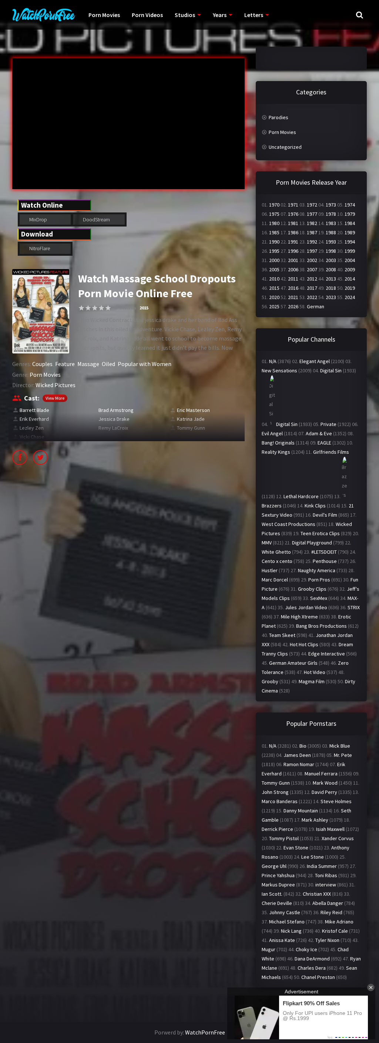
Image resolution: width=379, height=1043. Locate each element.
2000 (274, 260)
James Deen (297, 755)
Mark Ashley (315, 819)
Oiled (108, 364)
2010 (274, 278)
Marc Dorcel (275, 579)
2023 (331, 297)
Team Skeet (282, 635)
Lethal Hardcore (301, 496)
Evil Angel (272, 433)
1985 (274, 232)
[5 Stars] (108, 308)
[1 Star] (81, 308)
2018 (331, 288)
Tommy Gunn (191, 428)
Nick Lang (291, 931)
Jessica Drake (114, 419)
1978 (331, 214)
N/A (272, 361)
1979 (350, 214)
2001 (293, 260)
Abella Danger (327, 903)
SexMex (318, 598)
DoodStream (96, 219)
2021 (293, 297)
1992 (312, 241)
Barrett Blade (34, 410)
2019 (350, 288)
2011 (293, 278)
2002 (312, 260)
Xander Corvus (338, 838)
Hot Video (314, 672)
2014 (350, 278)
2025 (274, 306)
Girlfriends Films (331, 452)
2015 (144, 308)
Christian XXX (317, 894)
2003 (331, 260)
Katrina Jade (191, 419)
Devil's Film (325, 515)
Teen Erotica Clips (320, 533)
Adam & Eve (319, 433)
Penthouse (325, 561)
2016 (293, 288)
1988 (331, 232)
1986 (293, 232)
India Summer (322, 866)
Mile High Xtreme (299, 616)
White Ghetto (276, 552)
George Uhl (274, 866)
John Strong (275, 792)
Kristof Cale (335, 931)
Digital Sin (331, 370)
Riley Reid (331, 912)
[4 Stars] (101, 308)
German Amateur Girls (293, 663)
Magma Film (312, 681)
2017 (312, 288)
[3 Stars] (94, 308)
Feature (65, 364)
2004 (350, 260)
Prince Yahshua (278, 875)
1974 (350, 204)
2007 (312, 269)
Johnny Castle (284, 912)
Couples (42, 364)
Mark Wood (325, 782)
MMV (267, 542)
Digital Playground (312, 542)
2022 (312, 297)
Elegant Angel (314, 361)
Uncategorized (285, 147)
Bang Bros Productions (321, 626)
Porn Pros (319, 579)
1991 (293, 241)
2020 (274, 297)
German (315, 306)
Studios (185, 15)
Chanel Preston (318, 977)
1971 (293, 204)
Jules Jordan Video (306, 607)
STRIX (354, 607)
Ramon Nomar (299, 764)
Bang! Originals (278, 442)
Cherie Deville (277, 903)
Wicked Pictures (56, 385)
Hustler (270, 570)
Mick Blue (339, 745)
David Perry (324, 792)
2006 (293, 269)
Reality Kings (276, 452)
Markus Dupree (278, 884)
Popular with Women (144, 364)
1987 (312, 232)
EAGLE (324, 442)
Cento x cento (277, 561)
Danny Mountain (301, 810)
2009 (350, 269)
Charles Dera (312, 968)
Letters (253, 15)
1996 (293, 251)
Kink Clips (315, 505)
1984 (350, 223)
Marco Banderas (280, 801)
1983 (331, 223)
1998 (331, 251)
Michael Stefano (287, 921)
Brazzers (272, 505)
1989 (350, 232)
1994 (350, 241)
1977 (312, 214)
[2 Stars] (88, 308)
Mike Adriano (339, 921)
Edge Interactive (326, 653)
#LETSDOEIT (324, 552)
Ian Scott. (272, 894)
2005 (274, 269)
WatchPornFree (205, 1032)
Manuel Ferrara (321, 773)
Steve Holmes (336, 801)
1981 (293, 223)
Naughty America (316, 570)
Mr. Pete (343, 755)
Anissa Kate (282, 940)
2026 (293, 306)
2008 (331, 269)
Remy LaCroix (113, 428)
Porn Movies (104, 15)
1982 (312, 223)
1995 (274, 251)
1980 (274, 223)
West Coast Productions (288, 524)
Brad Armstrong (116, 410)
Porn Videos (147, 15)
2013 (331, 278)
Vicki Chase (32, 436)
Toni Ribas (326, 875)
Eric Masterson (193, 410)
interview (325, 884)
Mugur (268, 949)
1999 (350, 251)
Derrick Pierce (277, 829)
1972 (312, 204)
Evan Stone (296, 847)
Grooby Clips (312, 589)
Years (220, 15)
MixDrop (37, 219)
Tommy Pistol (284, 838)
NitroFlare (39, 248)
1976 (293, 214)
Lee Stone (312, 856)
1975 (274, 214)
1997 (312, 251)
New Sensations (279, 370)
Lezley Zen (32, 428)
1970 (274, 204)
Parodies (278, 117)
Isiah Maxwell (330, 829)
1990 (274, 241)
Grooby (270, 681)
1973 (331, 204)
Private (328, 424)
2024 (350, 297)
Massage (88, 364)
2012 (312, 278)
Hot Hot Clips (304, 644)
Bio (302, 745)
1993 (331, 241)
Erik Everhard (34, 419)
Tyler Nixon (327, 940)
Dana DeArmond (312, 958)
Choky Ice (306, 949)
